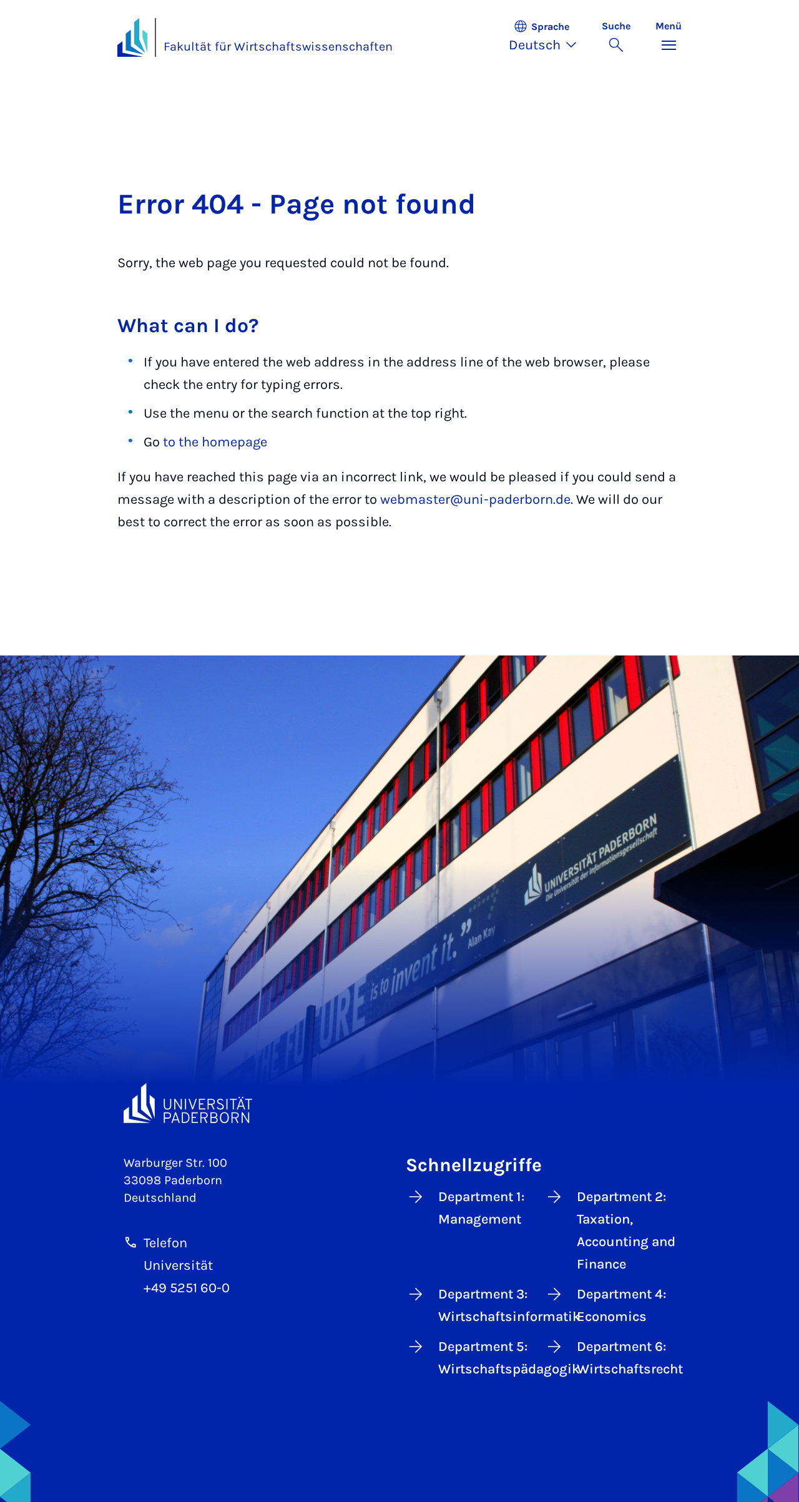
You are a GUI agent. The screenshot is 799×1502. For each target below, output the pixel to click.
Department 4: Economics (621, 1305)
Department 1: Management (481, 1208)
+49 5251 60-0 (187, 1288)
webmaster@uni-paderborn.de (475, 499)
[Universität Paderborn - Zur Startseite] (132, 37)
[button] (549, 37)
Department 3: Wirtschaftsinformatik (487, 1305)
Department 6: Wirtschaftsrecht (626, 1357)
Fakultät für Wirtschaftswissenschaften (278, 46)
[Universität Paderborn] (188, 1103)
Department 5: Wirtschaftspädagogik (487, 1357)
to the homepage (215, 442)
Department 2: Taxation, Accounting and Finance (626, 1230)
